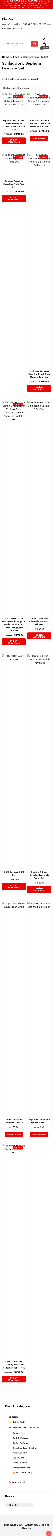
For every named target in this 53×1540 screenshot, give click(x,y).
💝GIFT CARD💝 (17, 1482)
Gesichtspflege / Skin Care (25, 1448)
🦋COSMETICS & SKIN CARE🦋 (24, 1427)
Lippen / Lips (18, 1458)
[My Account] (44, 39)
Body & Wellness (20, 1438)
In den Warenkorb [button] (14, 140)
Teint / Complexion (21, 1468)
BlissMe (8, 19)
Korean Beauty (20, 1453)
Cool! (42, 5)
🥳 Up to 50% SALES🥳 (23, 1473)
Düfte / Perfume (20, 1443)
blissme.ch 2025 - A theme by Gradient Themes (26, 1526)
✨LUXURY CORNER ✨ (20, 1422)
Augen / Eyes (19, 1433)
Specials (13, 1416)
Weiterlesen (39, 138)
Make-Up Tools (20, 1463)
